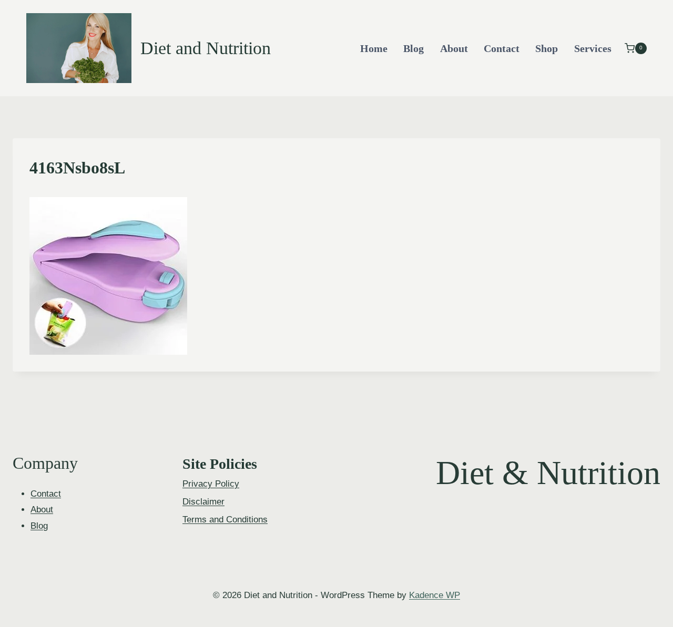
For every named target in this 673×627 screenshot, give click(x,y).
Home (374, 48)
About (454, 48)
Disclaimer (203, 502)
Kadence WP (434, 595)
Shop (546, 48)
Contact (501, 48)
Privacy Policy (210, 484)
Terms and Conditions (225, 520)
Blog (413, 48)
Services (592, 48)
